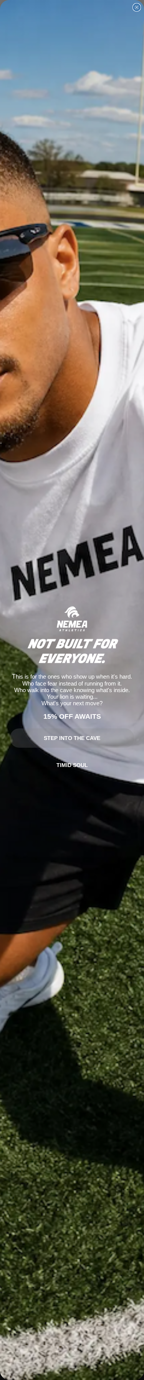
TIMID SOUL (72, 765)
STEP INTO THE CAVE (72, 738)
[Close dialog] (136, 7)
